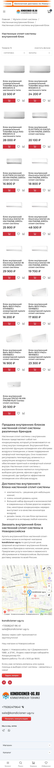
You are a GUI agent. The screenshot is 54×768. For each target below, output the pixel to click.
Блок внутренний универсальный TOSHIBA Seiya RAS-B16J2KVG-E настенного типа (13, 131)
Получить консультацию (16, 719)
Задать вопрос (12, 675)
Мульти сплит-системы (25, 19)
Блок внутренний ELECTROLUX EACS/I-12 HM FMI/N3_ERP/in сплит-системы (40, 130)
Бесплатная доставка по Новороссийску (31, 4)
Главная (6, 19)
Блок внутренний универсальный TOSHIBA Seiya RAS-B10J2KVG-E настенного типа (13, 85)
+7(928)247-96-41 (11, 625)
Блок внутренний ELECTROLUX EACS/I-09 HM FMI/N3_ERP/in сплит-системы (14, 176)
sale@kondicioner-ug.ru (15, 629)
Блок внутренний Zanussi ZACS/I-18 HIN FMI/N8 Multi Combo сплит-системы (14, 399)
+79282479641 (11, 707)
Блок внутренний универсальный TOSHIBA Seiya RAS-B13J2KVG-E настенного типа (39, 85)
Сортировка (9, 53)
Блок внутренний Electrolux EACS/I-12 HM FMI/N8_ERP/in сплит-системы (13, 220)
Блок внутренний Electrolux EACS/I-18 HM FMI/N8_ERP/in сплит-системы (13, 263)
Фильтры (32, 53)
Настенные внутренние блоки (18, 22)
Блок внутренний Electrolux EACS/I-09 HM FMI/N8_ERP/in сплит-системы (39, 263)
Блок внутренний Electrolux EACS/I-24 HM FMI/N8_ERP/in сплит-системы (39, 220)
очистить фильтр (42, 48)
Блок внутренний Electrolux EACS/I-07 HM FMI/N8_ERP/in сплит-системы (39, 176)
